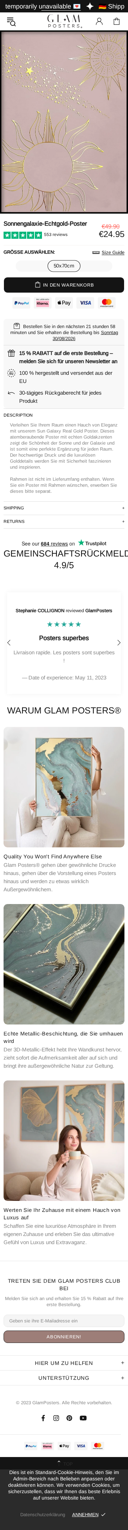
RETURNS (14, 521)
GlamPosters (64, 21)
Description (18, 415)
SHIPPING (14, 508)
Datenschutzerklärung (42, 1514)
